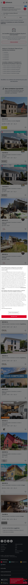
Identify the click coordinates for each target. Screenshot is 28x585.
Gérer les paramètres (13, 312)
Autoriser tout (14, 316)
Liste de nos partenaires (6, 308)
